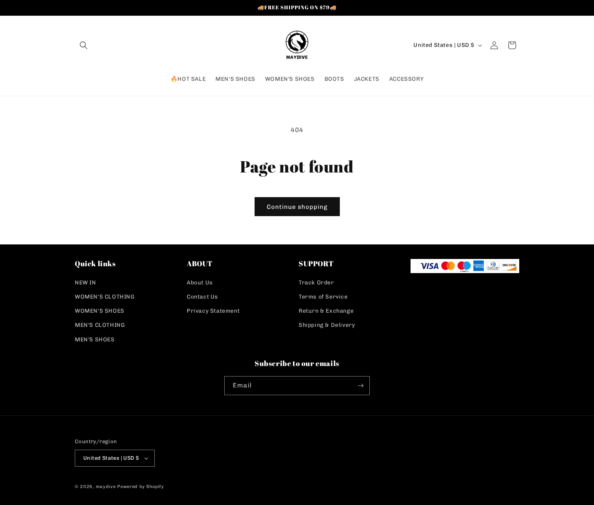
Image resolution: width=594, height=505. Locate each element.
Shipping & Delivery (327, 325)
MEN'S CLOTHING (100, 325)
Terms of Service (323, 296)
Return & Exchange (326, 310)
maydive (106, 486)
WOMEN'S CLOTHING (105, 296)
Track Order (316, 282)
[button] (84, 45)
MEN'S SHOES (95, 339)
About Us (200, 282)
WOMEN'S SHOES (99, 310)
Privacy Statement (213, 310)
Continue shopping (297, 206)
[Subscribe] (360, 385)
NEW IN (85, 282)
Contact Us (202, 296)
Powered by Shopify (140, 486)
